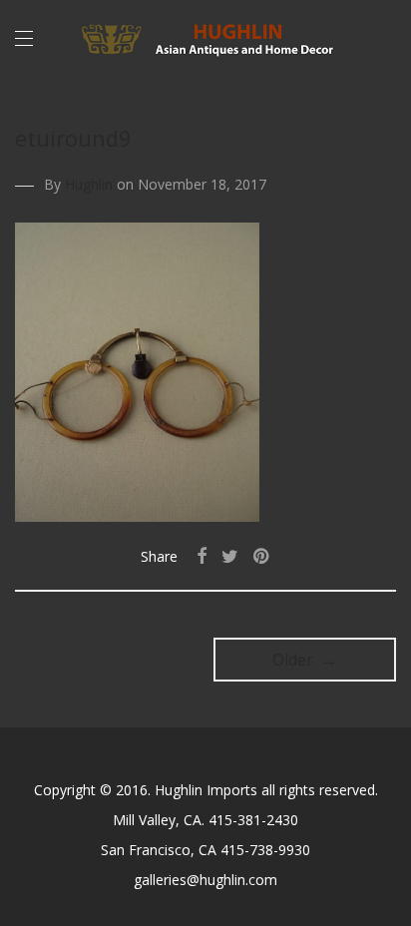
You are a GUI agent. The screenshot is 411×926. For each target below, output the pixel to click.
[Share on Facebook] (201, 556)
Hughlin (89, 184)
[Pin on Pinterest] (262, 556)
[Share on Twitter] (229, 556)
